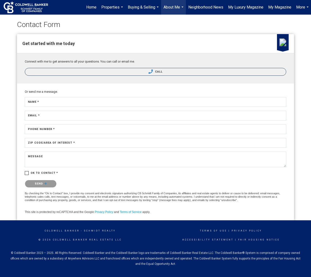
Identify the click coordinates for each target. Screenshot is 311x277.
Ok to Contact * (44, 173)
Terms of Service (131, 212)
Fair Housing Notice (259, 240)
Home (91, 7)
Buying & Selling (144, 10)
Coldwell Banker (62, 231)
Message (35, 156)
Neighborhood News (205, 7)
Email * (34, 115)
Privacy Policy (104, 212)
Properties (112, 10)
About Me (174, 10)
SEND (39, 183)
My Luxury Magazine (245, 7)
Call (158, 71)
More (303, 10)
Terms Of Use (213, 231)
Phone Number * (41, 129)
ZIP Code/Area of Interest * (51, 142)
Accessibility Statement (207, 240)
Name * (33, 101)
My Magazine (279, 7)
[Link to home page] (28, 7)
